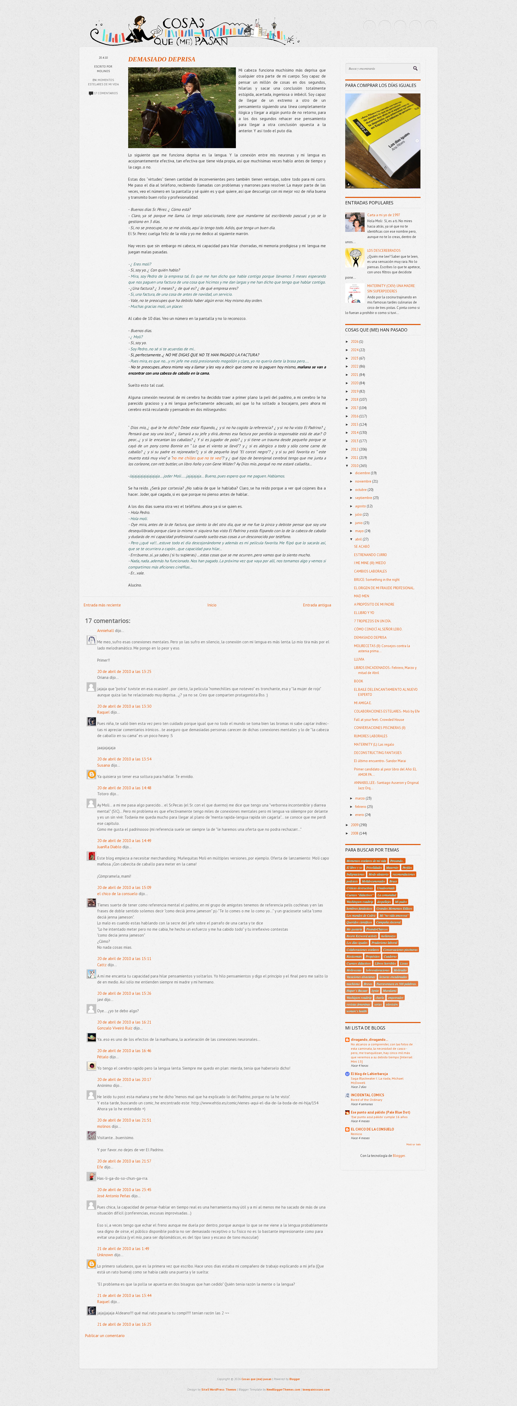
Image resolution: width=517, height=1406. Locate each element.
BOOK (358, 681)
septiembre (364, 498)
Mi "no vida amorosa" (394, 915)
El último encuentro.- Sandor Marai (380, 761)
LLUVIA (359, 659)
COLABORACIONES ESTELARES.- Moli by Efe (387, 711)
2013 (355, 441)
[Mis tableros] (431, 26)
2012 (355, 449)
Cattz (102, 964)
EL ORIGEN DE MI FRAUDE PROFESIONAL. (384, 588)
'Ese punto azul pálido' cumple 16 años (379, 1117)
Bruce (393, 881)
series (378, 1004)
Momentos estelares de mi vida (366, 861)
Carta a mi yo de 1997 (383, 215)
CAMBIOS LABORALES (370, 571)
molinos (104, 1126)
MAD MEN (361, 596)
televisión (392, 1004)
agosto (361, 506)
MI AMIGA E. (363, 703)
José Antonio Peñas (113, 1195)
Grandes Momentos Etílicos (394, 908)
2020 (355, 383)
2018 (355, 399)
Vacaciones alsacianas (361, 977)
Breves (368, 984)
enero (360, 814)
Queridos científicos (359, 922)
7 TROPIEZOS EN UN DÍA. (373, 621)
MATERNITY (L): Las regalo (374, 744)
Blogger (399, 1155)
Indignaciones (356, 874)
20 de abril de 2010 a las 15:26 (124, 993)
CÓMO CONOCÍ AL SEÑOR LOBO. (378, 629)
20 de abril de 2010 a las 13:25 (124, 671)
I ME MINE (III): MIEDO (370, 563)
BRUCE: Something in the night (377, 579)
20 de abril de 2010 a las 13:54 (124, 759)
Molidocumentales (373, 881)
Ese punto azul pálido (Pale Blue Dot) (380, 1112)
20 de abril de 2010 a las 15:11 (124, 958)
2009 (355, 825)
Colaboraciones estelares (363, 949)
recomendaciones (404, 874)
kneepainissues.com (316, 1389)
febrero (361, 806)
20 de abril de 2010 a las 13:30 (124, 706)
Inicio (211, 605)
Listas (404, 963)
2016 (355, 416)
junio (359, 523)
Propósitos (373, 956)
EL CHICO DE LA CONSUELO (372, 1129)
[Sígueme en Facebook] (385, 26)
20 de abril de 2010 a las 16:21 (124, 1022)
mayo (360, 531)
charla (380, 997)
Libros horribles (385, 963)
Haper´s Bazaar (357, 990)
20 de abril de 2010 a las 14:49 (124, 840)
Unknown (105, 1254)
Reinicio (356, 1134)
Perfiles (407, 867)
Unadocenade (386, 888)
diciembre (363, 473)
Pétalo (103, 1056)
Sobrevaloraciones (378, 970)
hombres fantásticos (359, 908)
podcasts (352, 881)
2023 (355, 358)
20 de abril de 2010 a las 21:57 (124, 1161)
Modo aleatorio (379, 874)
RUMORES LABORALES (370, 736)
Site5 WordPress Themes (218, 1389)
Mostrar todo (413, 1144)
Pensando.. (397, 861)
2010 (355, 465)
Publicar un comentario (105, 1335)
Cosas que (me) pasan (256, 1379)
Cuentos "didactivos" (360, 895)
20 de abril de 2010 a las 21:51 (124, 1120)
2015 (355, 424)
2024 (355, 350)
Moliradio (400, 970)
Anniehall (105, 630)
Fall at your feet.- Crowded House (379, 719)
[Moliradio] (415, 26)
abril (359, 539)
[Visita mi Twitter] (369, 26)
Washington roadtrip (360, 901)
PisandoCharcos (377, 929)
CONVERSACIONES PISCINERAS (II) (380, 727)
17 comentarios (106, 93)
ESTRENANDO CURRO (370, 555)
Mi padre (401, 901)
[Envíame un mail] (400, 26)
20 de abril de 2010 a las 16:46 (124, 1050)
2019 (355, 391)
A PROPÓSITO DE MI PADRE (374, 604)
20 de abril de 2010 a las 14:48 (124, 787)
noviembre (363, 481)
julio (359, 514)
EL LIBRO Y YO (364, 612)
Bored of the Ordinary (366, 1099)
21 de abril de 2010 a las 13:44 (124, 1295)
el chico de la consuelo (117, 893)
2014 (355, 432)
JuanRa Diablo (109, 846)
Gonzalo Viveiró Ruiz (114, 1028)
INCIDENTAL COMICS (367, 1095)
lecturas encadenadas (393, 977)
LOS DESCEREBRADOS (384, 250)
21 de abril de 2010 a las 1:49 (123, 1248)
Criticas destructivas (360, 888)
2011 (355, 457)
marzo (360, 798)
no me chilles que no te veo (196, 457)
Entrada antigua (317, 605)
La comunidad (387, 895)
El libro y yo (354, 867)
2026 (355, 341)
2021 (355, 374)
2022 (355, 366)
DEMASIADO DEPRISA (161, 59)
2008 (355, 833)
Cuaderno (390, 956)
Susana (103, 765)
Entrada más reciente (102, 605)
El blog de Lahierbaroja (369, 1074)
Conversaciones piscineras (400, 949)
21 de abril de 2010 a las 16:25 (124, 1324)
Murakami (389, 990)
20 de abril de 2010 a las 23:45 (124, 1189)
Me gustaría (354, 929)
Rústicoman (354, 956)
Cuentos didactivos (359, 963)
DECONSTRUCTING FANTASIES (378, 753)
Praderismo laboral (384, 942)
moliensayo (388, 936)
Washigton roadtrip (359, 997)
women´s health (357, 1011)
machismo (353, 984)
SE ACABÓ (362, 546)
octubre (361, 489)
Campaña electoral (388, 922)
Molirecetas (354, 970)
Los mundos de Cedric (361, 915)
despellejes (384, 901)
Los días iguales (357, 942)
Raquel (103, 712)
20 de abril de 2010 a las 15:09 (124, 887)
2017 (355, 408)
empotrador (395, 997)
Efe (100, 1167)
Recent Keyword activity (362, 936)
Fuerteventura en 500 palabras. (396, 984)
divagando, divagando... (369, 1039)
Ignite (375, 990)
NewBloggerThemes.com (283, 1389)
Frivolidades (374, 867)
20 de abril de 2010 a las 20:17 (124, 1079)
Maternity (392, 867)
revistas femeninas (358, 1004)
